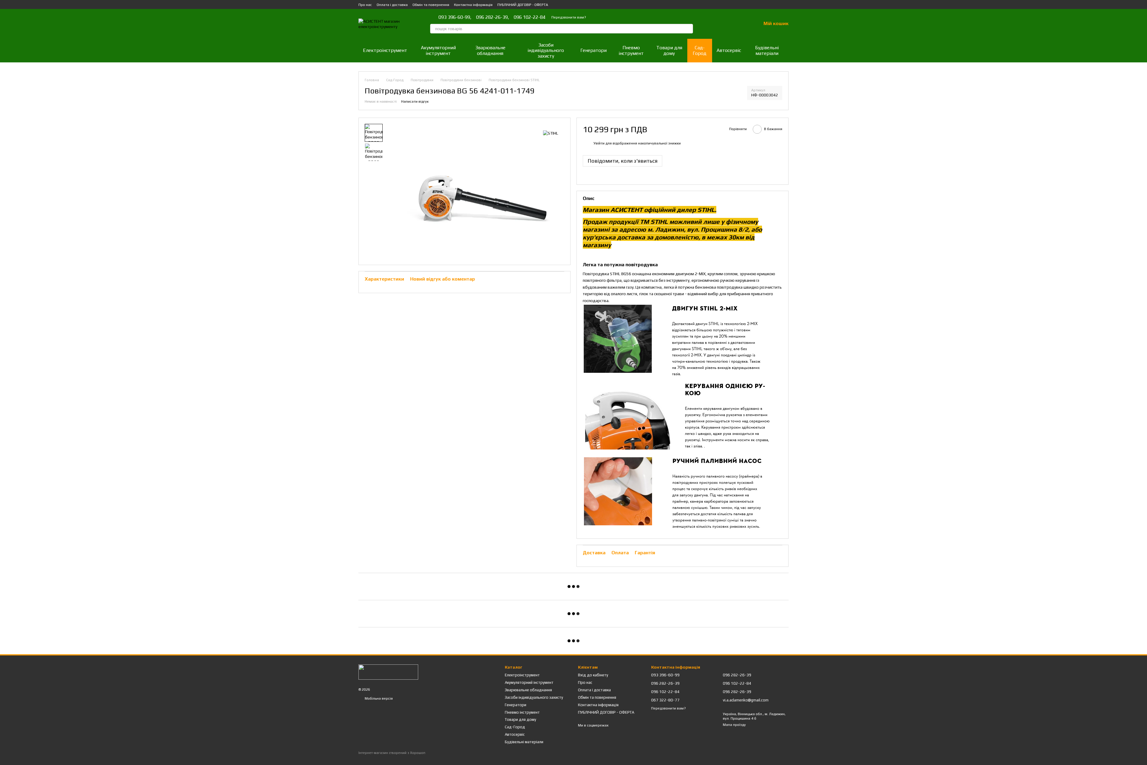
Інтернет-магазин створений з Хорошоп (391, 753)
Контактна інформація (473, 5)
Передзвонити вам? (568, 17)
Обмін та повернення (431, 5)
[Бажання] (741, 24)
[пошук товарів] (688, 28)
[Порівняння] (725, 24)
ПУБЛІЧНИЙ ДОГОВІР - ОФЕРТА (522, 5)
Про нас (365, 5)
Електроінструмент (385, 50)
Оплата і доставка (392, 5)
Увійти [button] (599, 143)
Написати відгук (415, 101)
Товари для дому (669, 50)
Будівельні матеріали (767, 50)
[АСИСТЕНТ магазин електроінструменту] (388, 671)
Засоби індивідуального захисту (546, 50)
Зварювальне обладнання (490, 50)
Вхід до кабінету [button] (593, 675)
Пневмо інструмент (631, 50)
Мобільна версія (378, 698)
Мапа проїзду (734, 725)
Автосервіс (729, 50)
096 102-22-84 (529, 17)
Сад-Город (699, 50)
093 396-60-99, (454, 17)
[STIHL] (551, 132)
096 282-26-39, (492, 17)
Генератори (593, 50)
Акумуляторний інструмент (438, 50)
